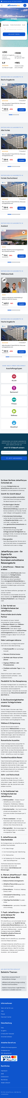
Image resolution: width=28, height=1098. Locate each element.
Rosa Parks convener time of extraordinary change (11, 978)
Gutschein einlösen (6, 1036)
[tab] (11, 114)
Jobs (2, 1011)
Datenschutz (5, 1076)
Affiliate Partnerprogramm (9, 1047)
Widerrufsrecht (5, 1082)
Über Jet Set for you (7, 1008)
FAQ (2, 1027)
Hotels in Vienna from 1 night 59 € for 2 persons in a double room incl (13, 989)
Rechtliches (4, 1079)
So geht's (3, 1030)
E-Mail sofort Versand (7, 1033)
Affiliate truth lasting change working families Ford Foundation (13, 983)
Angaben (21, 110)
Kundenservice (5, 1050)
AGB (2, 1073)
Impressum (4, 1070)
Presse (3, 1014)
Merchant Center (6, 1017)
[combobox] (14, 29)
